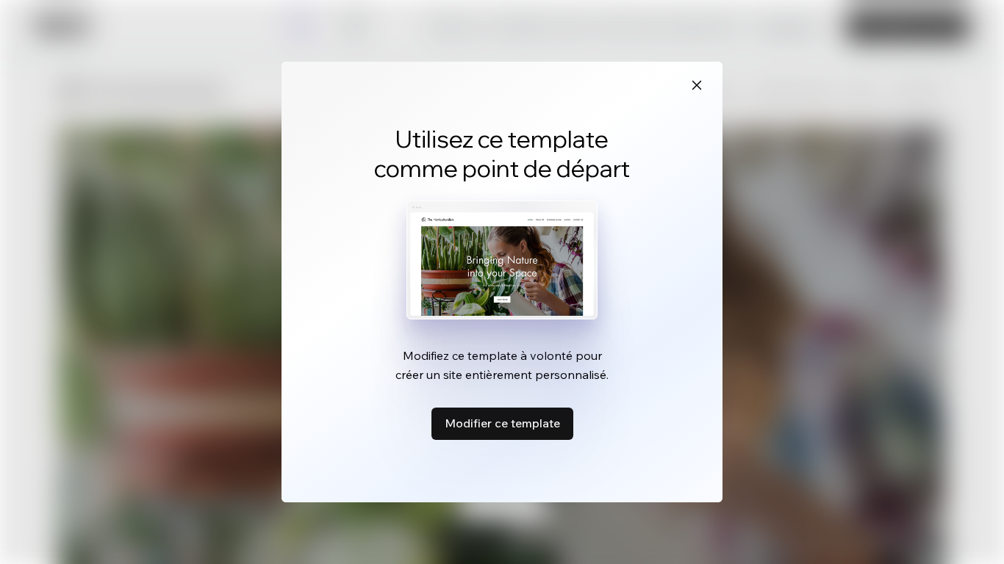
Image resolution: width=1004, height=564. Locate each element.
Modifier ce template (502, 423)
